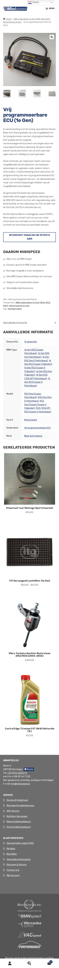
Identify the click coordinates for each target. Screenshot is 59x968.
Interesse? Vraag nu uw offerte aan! (29, 237)
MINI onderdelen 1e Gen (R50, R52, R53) (32, 19)
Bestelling (12, 854)
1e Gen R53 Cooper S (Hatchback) (37, 382)
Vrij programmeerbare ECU (37, 427)
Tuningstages (14, 309)
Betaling (11, 848)
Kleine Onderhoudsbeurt (19, 821)
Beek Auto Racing (33, 436)
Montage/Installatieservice (20, 805)
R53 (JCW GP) (43, 408)
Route (29, 769)
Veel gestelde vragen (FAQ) (20, 843)
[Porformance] (29, 944)
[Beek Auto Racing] (29, 905)
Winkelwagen (45, 961)
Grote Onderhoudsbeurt (19, 827)
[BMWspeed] (29, 916)
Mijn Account (13, 875)
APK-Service (13, 811)
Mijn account (10, 963)
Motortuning (30, 420)
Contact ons (13, 870)
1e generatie (30, 341)
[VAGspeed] (29, 934)
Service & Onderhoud (17, 800)
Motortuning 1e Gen (12, 22)
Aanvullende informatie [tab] (15, 322)
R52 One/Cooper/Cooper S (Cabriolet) (35, 405)
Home (9, 19)
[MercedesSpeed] (29, 924)
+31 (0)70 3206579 (17, 773)
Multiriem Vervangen (17, 816)
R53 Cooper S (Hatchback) (37, 411)
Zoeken (29, 963)
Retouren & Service (16, 864)
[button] (52, 37)
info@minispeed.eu (20, 783)
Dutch (35, 2)
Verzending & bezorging (19, 859)
